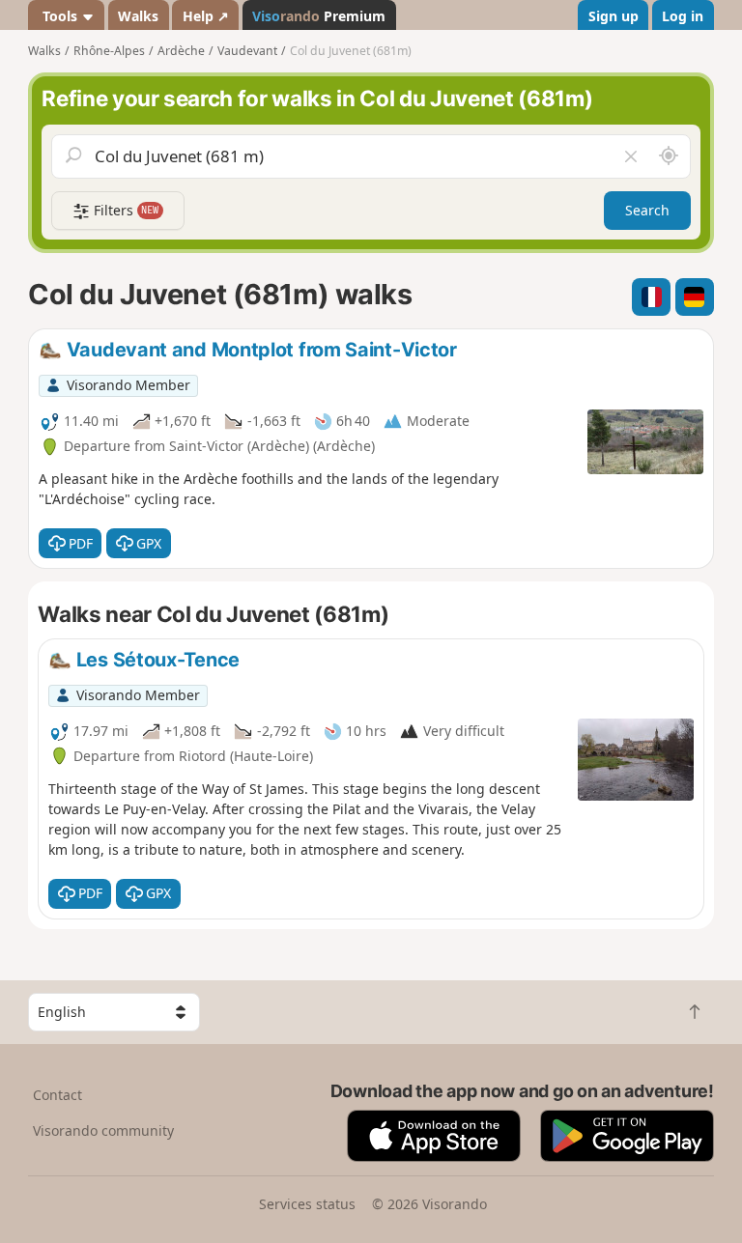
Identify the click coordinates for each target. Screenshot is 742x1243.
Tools (60, 16)
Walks (138, 16)
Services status (307, 1204)
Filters (124, 210)
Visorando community (103, 1130)
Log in (682, 16)
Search (647, 210)
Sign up (613, 16)
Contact (57, 1095)
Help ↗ (206, 16)
